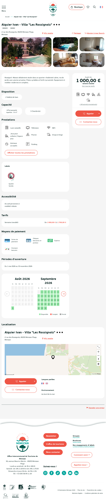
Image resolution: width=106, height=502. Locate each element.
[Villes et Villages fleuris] (32, 487)
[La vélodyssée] (21, 487)
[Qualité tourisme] (5, 495)
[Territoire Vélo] (15, 495)
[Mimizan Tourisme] (53, 7)
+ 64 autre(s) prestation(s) (88, 104)
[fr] (101, 7)
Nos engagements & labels (83, 445)
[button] (94, 7)
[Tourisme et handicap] (26, 495)
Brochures (77, 440)
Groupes (76, 435)
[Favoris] (88, 7)
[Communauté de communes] (12, 487)
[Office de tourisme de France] (4, 487)
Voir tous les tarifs (88, 86)
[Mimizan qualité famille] (43, 487)
